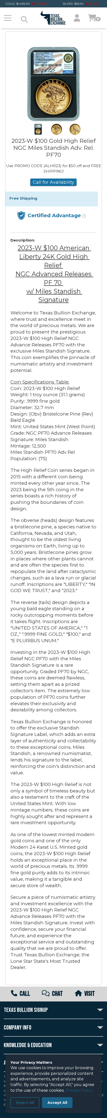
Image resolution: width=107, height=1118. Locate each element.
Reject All (25, 1102)
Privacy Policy (79, 1090)
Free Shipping (23, 198)
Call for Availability (53, 182)
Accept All (57, 1102)
